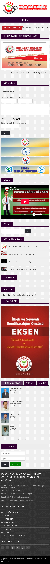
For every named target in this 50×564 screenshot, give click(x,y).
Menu (25, 20)
